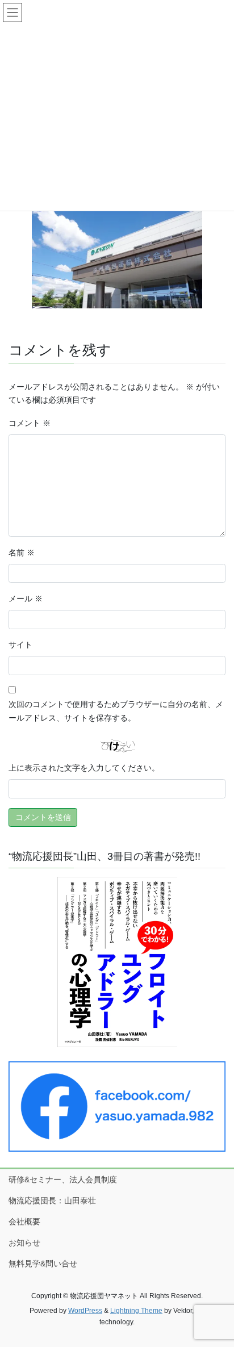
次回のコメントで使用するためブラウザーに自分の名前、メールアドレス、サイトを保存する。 (116, 711)
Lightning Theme (136, 1311)
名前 (22, 552)
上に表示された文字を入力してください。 (84, 767)
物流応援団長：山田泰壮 (52, 1200)
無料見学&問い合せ (43, 1263)
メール (26, 598)
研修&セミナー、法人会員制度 (63, 1179)
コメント (30, 423)
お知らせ (24, 1242)
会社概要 (24, 1221)
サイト (20, 644)
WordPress (85, 1311)
